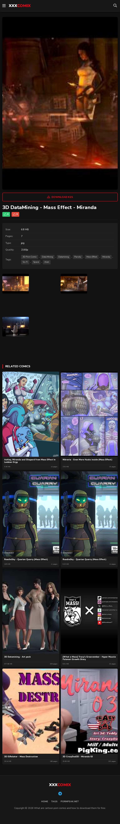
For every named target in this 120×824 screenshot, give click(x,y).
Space (36, 262)
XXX (20, 5)
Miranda (106, 256)
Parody (77, 256)
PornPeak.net (70, 801)
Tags (54, 801)
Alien (46, 262)
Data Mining (47, 256)
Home (44, 801)
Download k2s (62, 197)
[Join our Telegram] (60, 794)
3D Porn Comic (30, 256)
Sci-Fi (25, 262)
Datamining (63, 256)
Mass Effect (92, 256)
